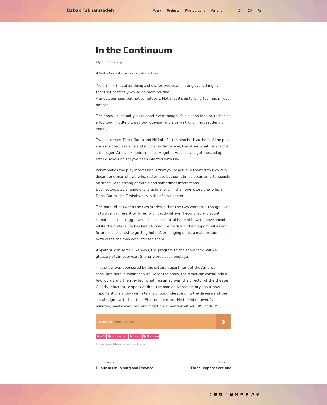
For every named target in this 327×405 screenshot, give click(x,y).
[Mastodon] (257, 394)
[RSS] (210, 394)
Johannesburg (119, 336)
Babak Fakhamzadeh (90, 10)
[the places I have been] (220, 394)
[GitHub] (241, 394)
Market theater (150, 73)
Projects (173, 11)
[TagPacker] (247, 394)
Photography (195, 11)
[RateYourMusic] (252, 394)
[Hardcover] (231, 394)
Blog (119, 62)
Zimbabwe (152, 336)
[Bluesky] (236, 394)
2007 (109, 62)
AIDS (103, 336)
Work (157, 11)
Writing (216, 11)
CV (250, 11)
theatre (136, 336)
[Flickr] (215, 394)
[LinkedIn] (226, 394)
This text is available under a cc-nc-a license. (121, 344)
